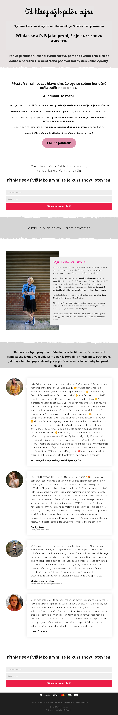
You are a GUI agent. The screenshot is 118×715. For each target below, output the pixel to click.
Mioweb (68, 710)
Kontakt (34, 702)
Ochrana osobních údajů (50, 702)
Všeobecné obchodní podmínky (75, 702)
